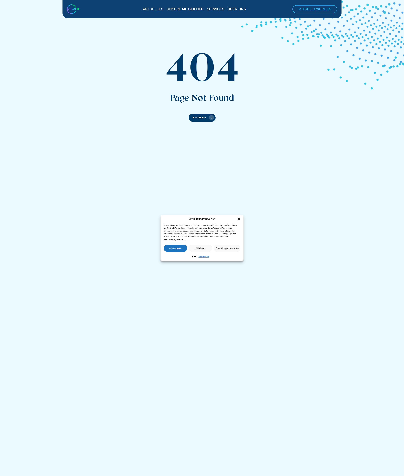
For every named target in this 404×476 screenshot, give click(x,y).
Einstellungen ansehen (227, 248)
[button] (238, 218)
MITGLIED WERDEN (314, 9)
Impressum (204, 257)
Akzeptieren (175, 248)
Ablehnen (200, 248)
